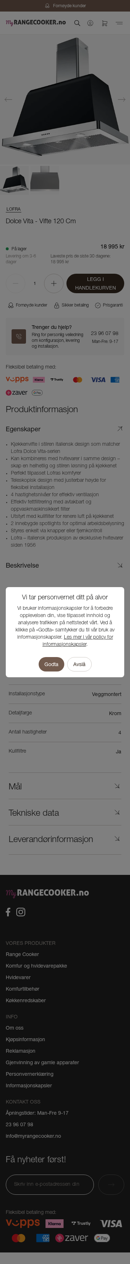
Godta (51, 664)
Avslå (79, 664)
